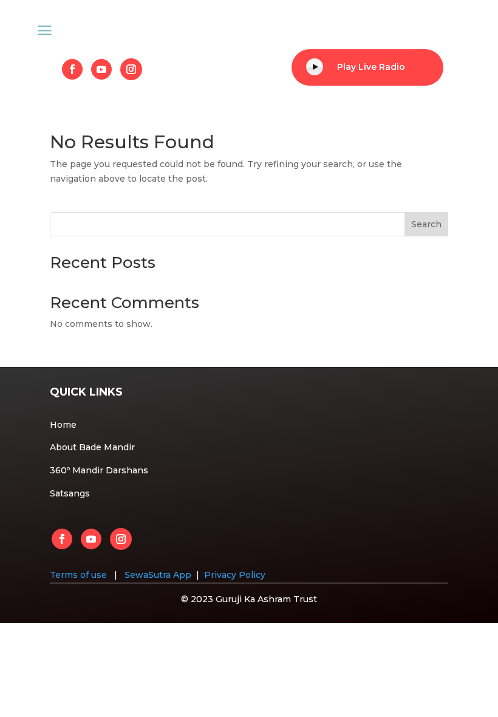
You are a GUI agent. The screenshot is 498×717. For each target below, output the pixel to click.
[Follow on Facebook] (72, 69)
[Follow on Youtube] (101, 69)
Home (63, 424)
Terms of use (79, 574)
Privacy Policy (234, 574)
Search (426, 224)
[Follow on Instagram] (131, 69)
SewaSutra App (157, 574)
